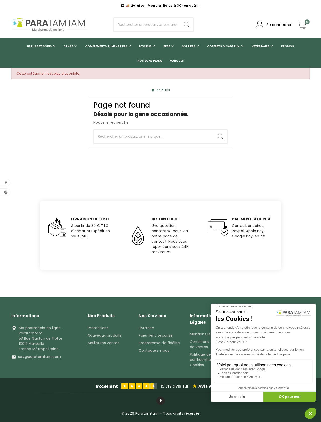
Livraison (146, 327)
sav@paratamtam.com (39, 356)
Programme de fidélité (159, 342)
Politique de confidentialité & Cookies (205, 359)
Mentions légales (205, 334)
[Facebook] (160, 401)
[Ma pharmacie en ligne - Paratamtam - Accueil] (49, 25)
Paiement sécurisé (156, 335)
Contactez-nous (154, 350)
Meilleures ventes (103, 342)
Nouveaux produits (105, 335)
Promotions (98, 327)
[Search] (186, 24)
